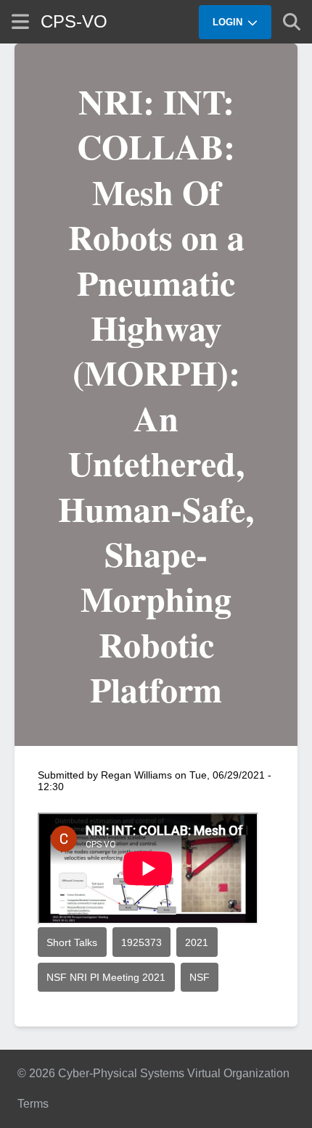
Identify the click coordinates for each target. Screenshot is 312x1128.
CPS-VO (74, 21)
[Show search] (291, 21)
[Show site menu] (20, 21)
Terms (33, 1104)
